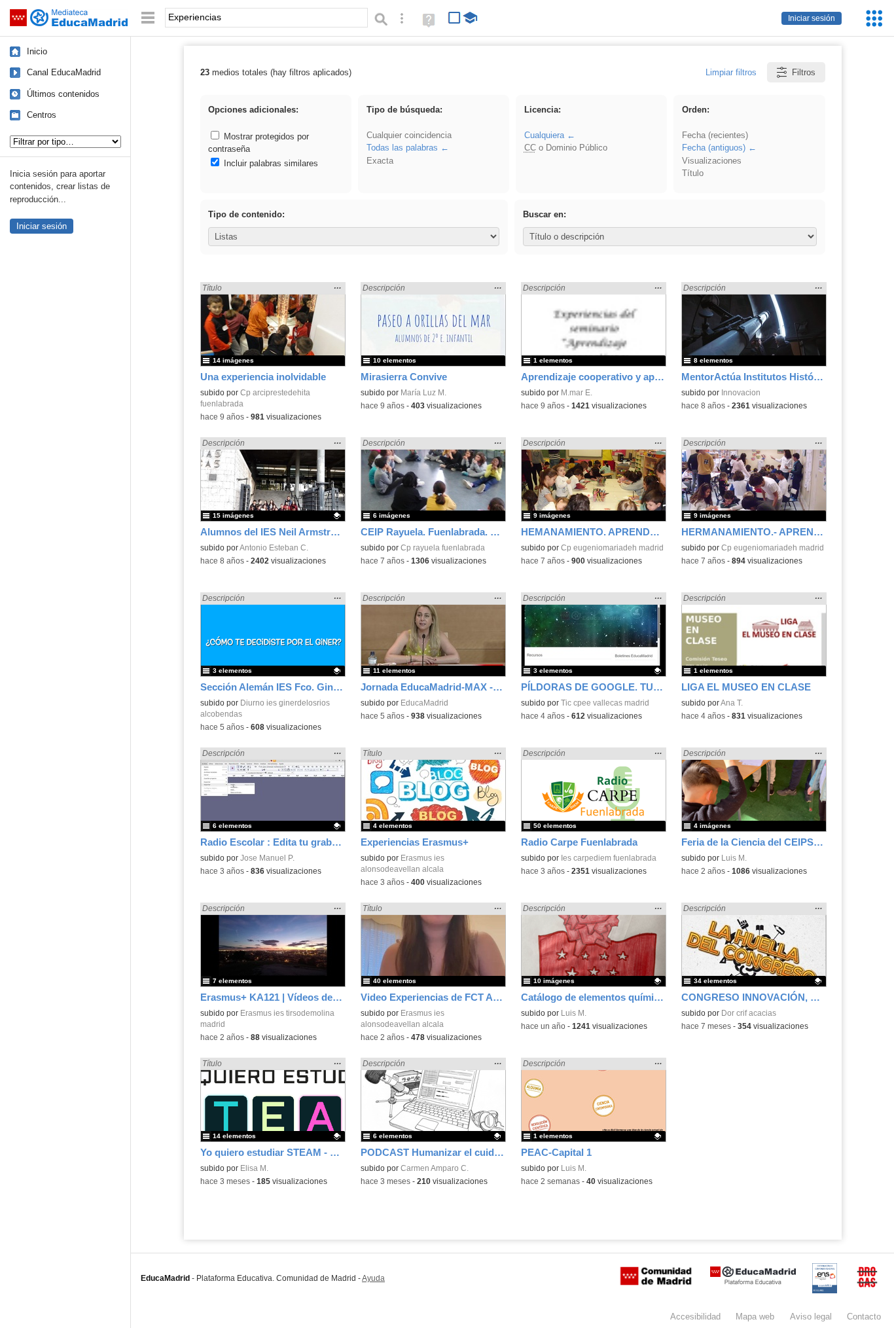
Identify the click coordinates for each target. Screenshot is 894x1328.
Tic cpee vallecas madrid (605, 703)
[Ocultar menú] (148, 18)
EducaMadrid (424, 703)
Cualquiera (544, 135)
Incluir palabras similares (269, 163)
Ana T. (732, 703)
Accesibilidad (695, 1316)
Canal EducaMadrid (64, 72)
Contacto (864, 1316)
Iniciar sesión (811, 18)
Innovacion (740, 393)
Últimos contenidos (63, 94)
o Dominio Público (565, 148)
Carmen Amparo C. (435, 1168)
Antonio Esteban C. (274, 548)
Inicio (37, 51)
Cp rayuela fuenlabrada (443, 548)
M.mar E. (576, 393)
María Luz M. (423, 393)
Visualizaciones (712, 161)
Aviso (811, 1316)
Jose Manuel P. (267, 858)
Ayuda (373, 1278)
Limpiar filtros (731, 72)
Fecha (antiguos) (713, 148)
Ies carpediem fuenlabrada (608, 858)
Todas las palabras (402, 148)
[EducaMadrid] (753, 1282)
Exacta (380, 161)
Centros (41, 115)
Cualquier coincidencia (409, 135)
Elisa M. (254, 1168)
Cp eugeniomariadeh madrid (612, 548)
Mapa (755, 1316)
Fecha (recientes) (715, 135)
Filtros (803, 72)
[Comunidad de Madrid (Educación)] (656, 1282)
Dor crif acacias (748, 1013)
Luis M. (734, 858)
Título (693, 173)
